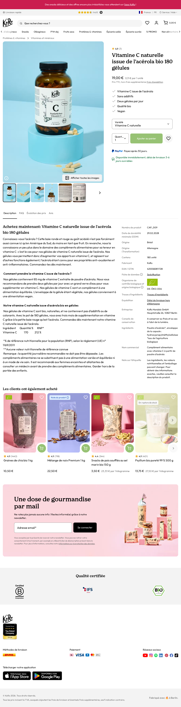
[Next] (179, 31)
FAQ (21, 213)
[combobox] (79, 23)
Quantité (119, 136)
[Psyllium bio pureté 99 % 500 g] (156, 433)
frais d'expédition (155, 82)
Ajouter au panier (146, 138)
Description (10, 213)
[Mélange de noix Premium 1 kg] (68, 433)
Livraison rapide (13, 12)
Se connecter (85, 527)
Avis (51, 213)
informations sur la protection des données (77, 543)
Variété (119, 122)
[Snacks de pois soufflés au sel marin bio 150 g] (112, 433)
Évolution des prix (36, 213)
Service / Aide (168, 12)
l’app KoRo (129, 4)
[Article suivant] (100, 193)
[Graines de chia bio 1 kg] (25, 433)
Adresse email (26, 527)
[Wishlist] (147, 22)
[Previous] (1, 31)
